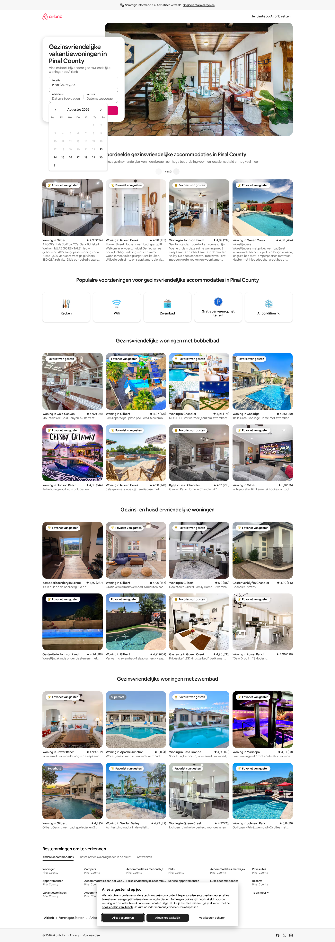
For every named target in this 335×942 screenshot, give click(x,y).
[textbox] (66, 98)
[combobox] (83, 84)
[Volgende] (176, 171)
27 (78, 157)
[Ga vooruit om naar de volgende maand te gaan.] (101, 109)
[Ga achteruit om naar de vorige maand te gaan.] (56, 109)
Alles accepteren (123, 917)
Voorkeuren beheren (212, 917)
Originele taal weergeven (199, 5)
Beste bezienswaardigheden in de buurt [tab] (105, 857)
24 (55, 157)
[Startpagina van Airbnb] (52, 16)
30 (101, 157)
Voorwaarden (91, 935)
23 (101, 149)
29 (93, 157)
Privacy (74, 935)
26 (70, 157)
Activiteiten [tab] (144, 857)
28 (85, 157)
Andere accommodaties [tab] (58, 857)
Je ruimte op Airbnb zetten (270, 16)
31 (55, 165)
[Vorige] (158, 171)
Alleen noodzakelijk (167, 917)
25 (62, 157)
